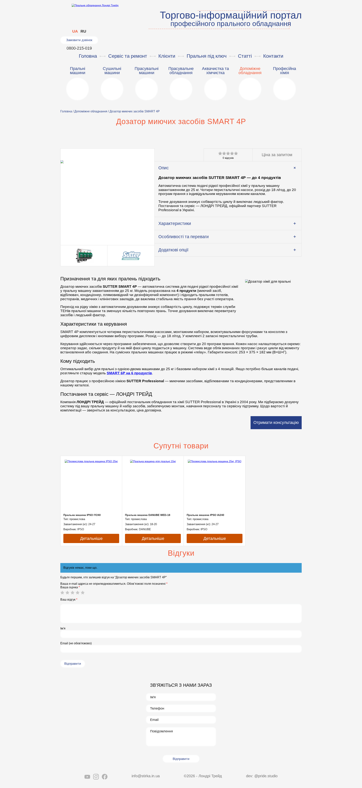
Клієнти (166, 56)
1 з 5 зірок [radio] (62, 592)
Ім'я (62, 628)
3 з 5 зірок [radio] (72, 592)
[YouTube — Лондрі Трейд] (87, 777)
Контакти (273, 56)
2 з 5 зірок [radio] (67, 592)
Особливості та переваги (183, 236)
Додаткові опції (173, 249)
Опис (163, 167)
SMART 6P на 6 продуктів (129, 373)
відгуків (228, 157)
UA (75, 31)
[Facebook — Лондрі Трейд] (104, 777)
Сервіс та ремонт (127, 56)
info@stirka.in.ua (146, 776)
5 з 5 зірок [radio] (82, 592)
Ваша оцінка (70, 587)
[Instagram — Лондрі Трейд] (96, 777)
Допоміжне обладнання (90, 111)
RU (83, 31)
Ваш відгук (68, 599)
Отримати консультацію (276, 422)
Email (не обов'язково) (76, 643)
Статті (245, 56)
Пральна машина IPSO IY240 (82, 514)
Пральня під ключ (207, 56)
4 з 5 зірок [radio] (77, 592)
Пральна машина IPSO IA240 (205, 514)
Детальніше (91, 538)
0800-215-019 (79, 48)
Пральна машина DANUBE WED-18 (147, 514)
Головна (88, 56)
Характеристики (174, 223)
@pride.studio (266, 776)
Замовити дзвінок (79, 40)
